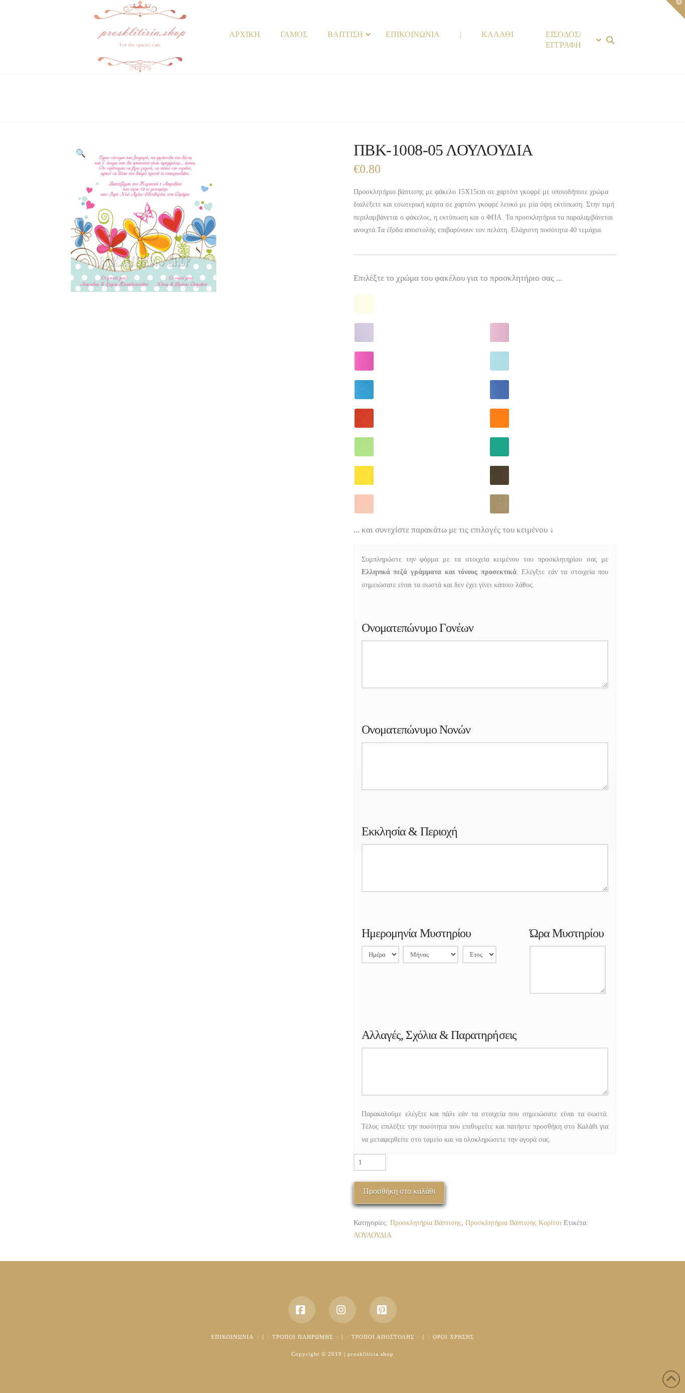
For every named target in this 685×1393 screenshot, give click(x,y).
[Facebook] (301, 1309)
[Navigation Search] (611, 40)
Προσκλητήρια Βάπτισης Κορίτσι (513, 1223)
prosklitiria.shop (371, 1354)
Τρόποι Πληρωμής (302, 1337)
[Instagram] (342, 1309)
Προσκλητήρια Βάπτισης (425, 1223)
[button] (81, 153)
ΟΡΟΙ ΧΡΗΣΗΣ (453, 1337)
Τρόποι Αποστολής (383, 1337)
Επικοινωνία (232, 1337)
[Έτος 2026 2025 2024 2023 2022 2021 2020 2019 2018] (479, 956)
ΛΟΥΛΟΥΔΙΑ (373, 1235)
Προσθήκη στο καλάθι (399, 1191)
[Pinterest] (383, 1309)
